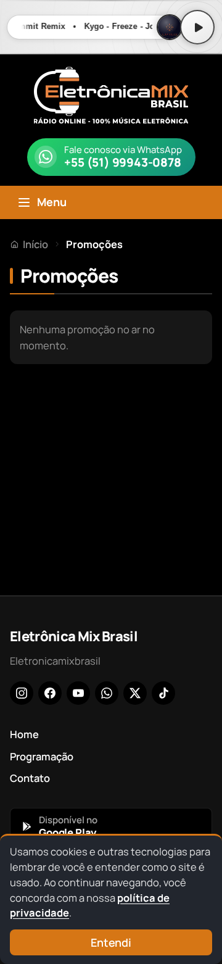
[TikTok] (163, 693)
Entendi (111, 942)
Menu (52, 201)
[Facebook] (50, 693)
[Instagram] (21, 693)
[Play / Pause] (197, 27)
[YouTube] (78, 693)
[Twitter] (135, 693)
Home (24, 734)
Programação (41, 756)
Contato (30, 778)
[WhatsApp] (106, 693)
